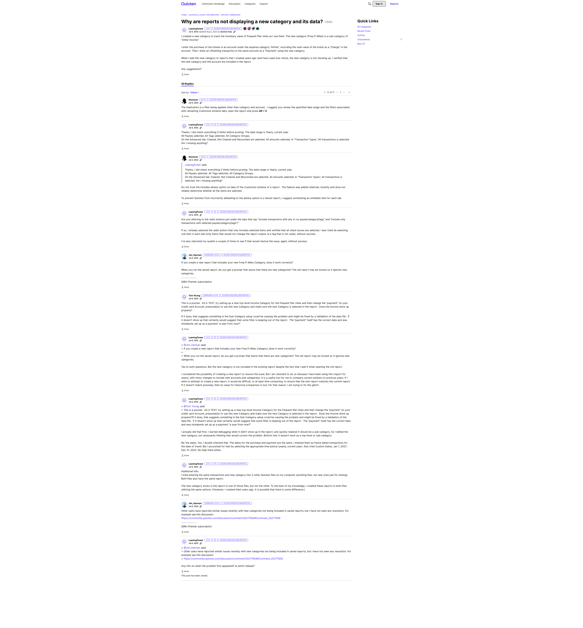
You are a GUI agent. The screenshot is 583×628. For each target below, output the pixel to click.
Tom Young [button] (194, 295)
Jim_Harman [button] (195, 255)
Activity (361, 35)
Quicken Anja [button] (226, 32)
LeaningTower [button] (196, 28)
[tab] (187, 83)
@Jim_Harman (192, 344)
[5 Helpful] (258, 28)
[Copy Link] (234, 31)
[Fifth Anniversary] (249, 28)
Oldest (194, 92)
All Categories (364, 26)
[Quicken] (188, 3)
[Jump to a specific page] (348, 92)
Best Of (361, 43)
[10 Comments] (253, 28)
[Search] (369, 4)
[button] (184, 30)
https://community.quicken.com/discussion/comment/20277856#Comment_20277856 (230, 518)
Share (185, 74)
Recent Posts (363, 31)
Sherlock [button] (193, 99)
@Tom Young (191, 406)
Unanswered (379, 39)
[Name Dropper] (245, 28)
